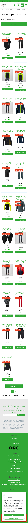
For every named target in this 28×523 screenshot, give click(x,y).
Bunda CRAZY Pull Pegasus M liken (20, 131)
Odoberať (21, 414)
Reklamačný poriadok (14, 482)
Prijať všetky (14, 515)
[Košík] (22, 5)
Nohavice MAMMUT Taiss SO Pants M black (7, 325)
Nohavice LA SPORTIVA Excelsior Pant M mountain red (20, 293)
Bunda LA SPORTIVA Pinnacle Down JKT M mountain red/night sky (20, 262)
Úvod (2, 9)
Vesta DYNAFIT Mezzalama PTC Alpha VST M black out (7, 163)
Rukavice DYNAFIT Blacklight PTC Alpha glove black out (7, 230)
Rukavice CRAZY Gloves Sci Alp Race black (7, 293)
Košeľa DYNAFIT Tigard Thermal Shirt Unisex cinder (20, 198)
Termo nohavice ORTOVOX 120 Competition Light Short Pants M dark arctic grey (20, 165)
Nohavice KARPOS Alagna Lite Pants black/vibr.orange (7, 100)
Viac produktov (14, 386)
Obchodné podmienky (14, 480)
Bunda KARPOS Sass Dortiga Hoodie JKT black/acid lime (20, 68)
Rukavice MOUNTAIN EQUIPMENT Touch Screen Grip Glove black (7, 35)
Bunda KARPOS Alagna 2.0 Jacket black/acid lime (7, 357)
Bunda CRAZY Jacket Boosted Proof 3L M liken (20, 100)
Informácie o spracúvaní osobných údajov (14, 484)
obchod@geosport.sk (9, 1)
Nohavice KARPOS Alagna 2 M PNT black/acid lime (7, 262)
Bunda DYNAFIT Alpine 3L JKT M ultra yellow (7, 197)
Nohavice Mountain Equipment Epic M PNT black (20, 35)
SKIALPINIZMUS (8, 9)
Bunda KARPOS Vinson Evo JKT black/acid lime (7, 67)
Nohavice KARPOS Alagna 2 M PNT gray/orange (20, 230)
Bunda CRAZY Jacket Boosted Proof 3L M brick (7, 132)
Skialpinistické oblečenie (19, 9)
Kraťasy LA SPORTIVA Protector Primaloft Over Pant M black (20, 325)
